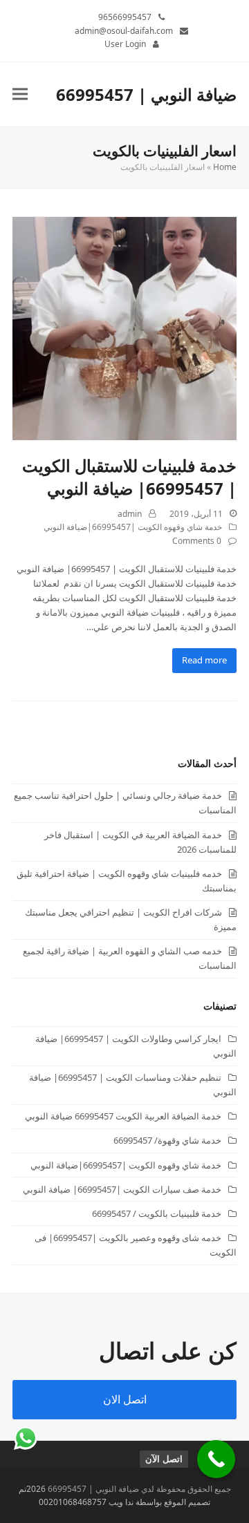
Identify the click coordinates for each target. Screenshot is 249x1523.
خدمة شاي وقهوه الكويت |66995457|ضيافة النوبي (133, 527)
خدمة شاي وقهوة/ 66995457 (167, 1140)
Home (225, 167)
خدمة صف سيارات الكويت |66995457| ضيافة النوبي (122, 1189)
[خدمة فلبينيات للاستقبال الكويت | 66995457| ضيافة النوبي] (124, 327)
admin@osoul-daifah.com (124, 31)
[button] (20, 94)
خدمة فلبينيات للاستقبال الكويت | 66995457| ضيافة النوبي (129, 477)
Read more (204, 660)
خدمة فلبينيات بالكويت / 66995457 (156, 1213)
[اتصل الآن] (216, 1459)
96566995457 (124, 17)
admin (130, 514)
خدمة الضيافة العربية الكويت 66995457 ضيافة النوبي (123, 1116)
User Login (125, 44)
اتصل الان (125, 1399)
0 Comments (196, 541)
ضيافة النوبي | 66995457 (146, 94)
